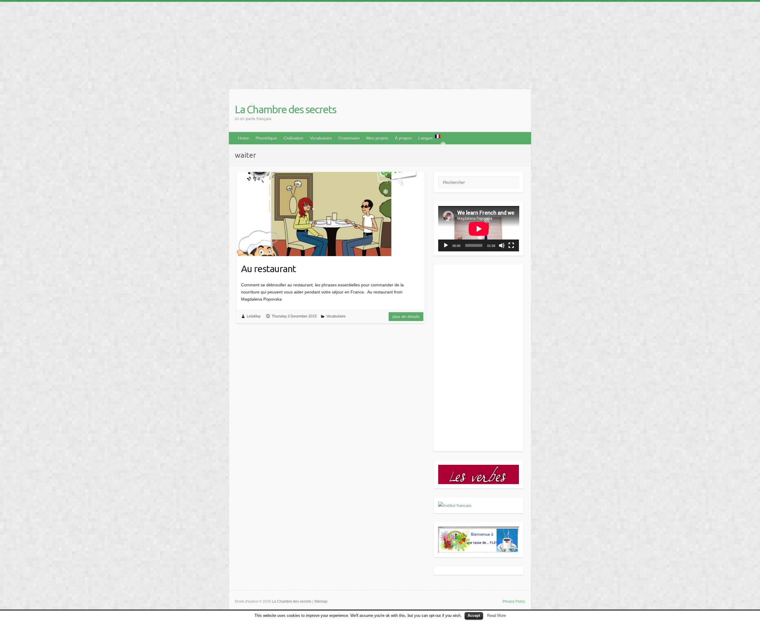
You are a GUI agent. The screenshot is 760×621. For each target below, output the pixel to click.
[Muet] (502, 245)
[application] (478, 228)
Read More (496, 615)
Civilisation (293, 138)
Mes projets (377, 138)
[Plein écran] (511, 245)
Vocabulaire (321, 138)
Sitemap (320, 601)
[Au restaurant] (330, 214)
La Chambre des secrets (285, 109)
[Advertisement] (178, 43)
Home (243, 138)
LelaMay (254, 316)
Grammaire (349, 138)
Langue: (426, 138)
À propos (403, 138)
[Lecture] (446, 245)
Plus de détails (405, 316)
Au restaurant (268, 268)
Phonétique (266, 138)
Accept (474, 615)
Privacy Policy (514, 601)
